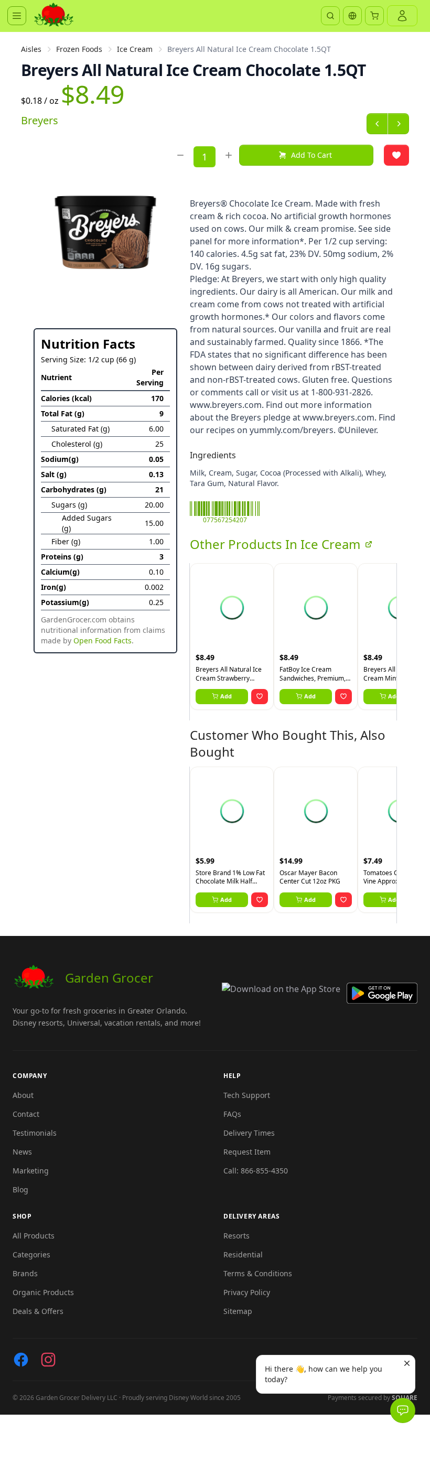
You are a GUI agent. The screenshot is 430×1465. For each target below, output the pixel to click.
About (23, 1095)
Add (226, 696)
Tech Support (246, 1095)
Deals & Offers (38, 1311)
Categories (31, 1254)
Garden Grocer (109, 977)
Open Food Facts (102, 640)
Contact (26, 1114)
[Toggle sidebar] (16, 15)
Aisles (31, 49)
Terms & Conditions (257, 1273)
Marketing (31, 1171)
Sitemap (237, 1311)
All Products (34, 1236)
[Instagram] (48, 1359)
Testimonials (35, 1133)
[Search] (330, 15)
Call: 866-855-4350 (255, 1171)
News (22, 1152)
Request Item (247, 1152)
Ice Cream (135, 49)
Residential (243, 1254)
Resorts (236, 1236)
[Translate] (352, 15)
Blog (20, 1189)
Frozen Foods (79, 49)
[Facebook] (21, 1359)
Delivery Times (249, 1133)
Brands (25, 1273)
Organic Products (43, 1292)
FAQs (232, 1114)
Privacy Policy (246, 1292)
